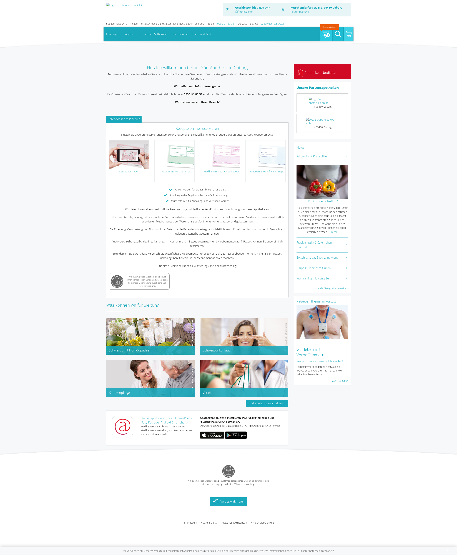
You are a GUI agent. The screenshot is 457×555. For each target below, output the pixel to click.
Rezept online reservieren (124, 119)
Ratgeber (129, 34)
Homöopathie (180, 34)
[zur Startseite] (124, 4)
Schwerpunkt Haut (216, 350)
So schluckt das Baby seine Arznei (318, 257)
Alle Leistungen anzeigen (267, 403)
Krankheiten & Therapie (153, 34)
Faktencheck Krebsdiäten (312, 156)
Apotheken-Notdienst (320, 72)
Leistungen (112, 34)
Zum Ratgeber (340, 380)
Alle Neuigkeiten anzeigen (333, 288)
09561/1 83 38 (225, 23)
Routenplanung (299, 11)
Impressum (190, 522)
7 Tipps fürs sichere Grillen (314, 268)
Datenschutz (209, 522)
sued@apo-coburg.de (273, 23)
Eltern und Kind (201, 34)
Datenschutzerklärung (321, 550)
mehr (334, 232)
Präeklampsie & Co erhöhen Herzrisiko (314, 245)
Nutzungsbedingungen (234, 522)
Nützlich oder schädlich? (322, 201)
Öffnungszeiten (244, 11)
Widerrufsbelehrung (263, 522)
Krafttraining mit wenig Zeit (313, 278)
